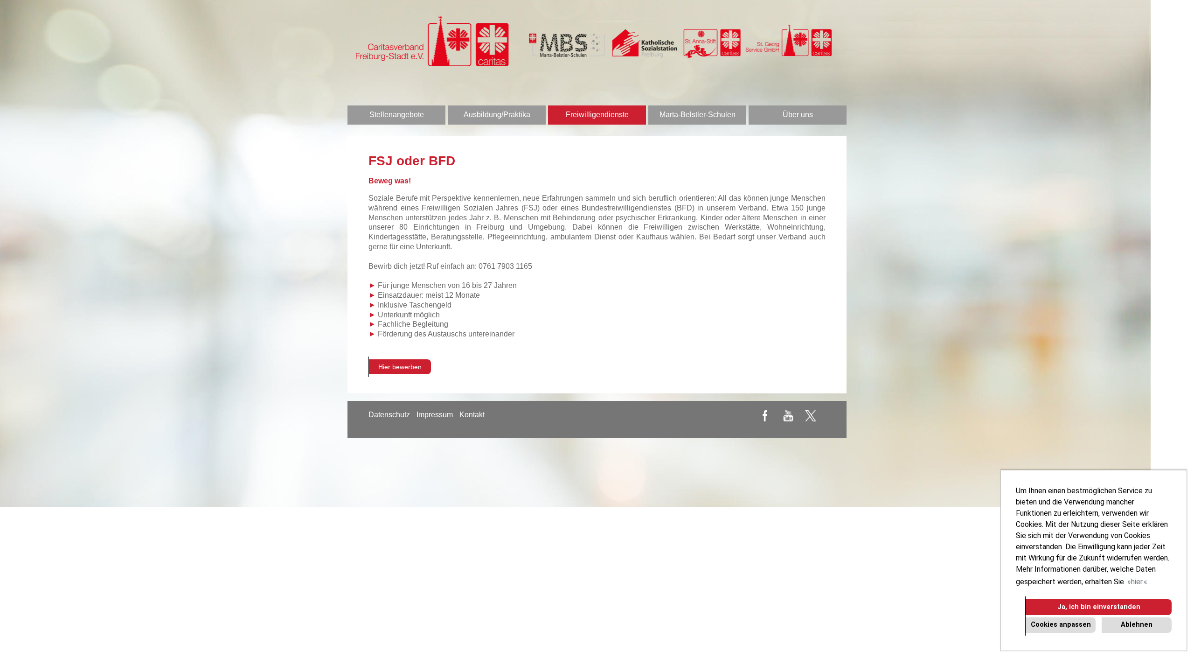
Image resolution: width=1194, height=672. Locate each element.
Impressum (435, 415)
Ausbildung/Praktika (497, 115)
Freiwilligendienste (597, 115)
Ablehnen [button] (1136, 625)
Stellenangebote (396, 115)
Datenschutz (389, 415)
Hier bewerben (400, 367)
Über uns (798, 115)
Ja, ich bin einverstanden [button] (1098, 607)
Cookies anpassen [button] (1061, 625)
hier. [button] (1137, 581)
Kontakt (472, 415)
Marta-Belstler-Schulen (697, 115)
